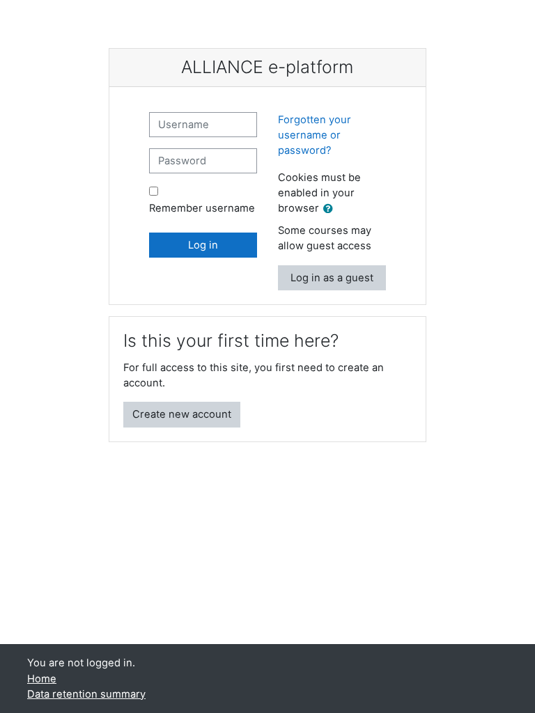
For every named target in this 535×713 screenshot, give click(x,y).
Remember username (202, 208)
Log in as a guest (331, 278)
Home (41, 679)
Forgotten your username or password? (314, 135)
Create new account (181, 414)
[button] (331, 209)
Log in (203, 245)
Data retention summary (86, 694)
